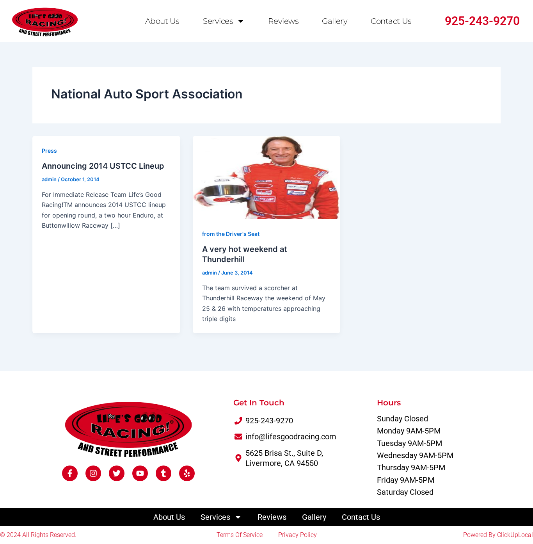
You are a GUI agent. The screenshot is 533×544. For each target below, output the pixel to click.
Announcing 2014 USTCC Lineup (103, 166)
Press (49, 150)
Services (218, 21)
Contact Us (391, 21)
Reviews (283, 21)
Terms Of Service (240, 535)
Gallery (334, 21)
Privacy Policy (297, 535)
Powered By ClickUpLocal (498, 535)
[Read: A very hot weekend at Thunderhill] (267, 177)
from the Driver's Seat (230, 233)
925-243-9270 (482, 21)
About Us (162, 21)
